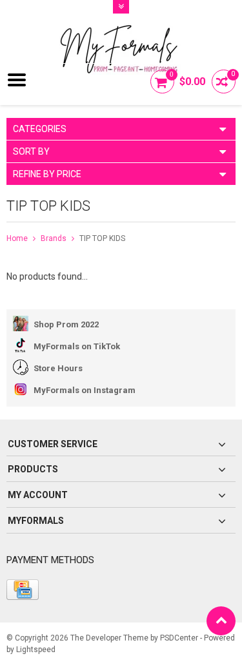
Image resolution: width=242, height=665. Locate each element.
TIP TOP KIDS (102, 238)
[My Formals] (121, 39)
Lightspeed (35, 649)
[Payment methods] (22, 589)
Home (17, 238)
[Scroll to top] (221, 620)
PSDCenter (179, 637)
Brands (53, 238)
